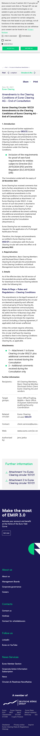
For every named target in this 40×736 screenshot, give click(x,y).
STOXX (18, 715)
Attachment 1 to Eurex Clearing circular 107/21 (22, 473)
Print (35, 81)
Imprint (31, 725)
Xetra (19, 712)
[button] (2, 36)
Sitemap (5, 729)
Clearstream (7, 715)
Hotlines (5, 616)
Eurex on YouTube (9, 645)
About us (6, 576)
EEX (4, 712)
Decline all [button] (29, 48)
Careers (5, 592)
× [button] (38, 2)
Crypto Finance (17, 717)
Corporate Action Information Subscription (14, 670)
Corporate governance (11, 587)
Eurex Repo (29, 710)
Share (26, 81)
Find (6, 67)
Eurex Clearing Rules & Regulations (15, 727)
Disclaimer (6, 725)
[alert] (20, 26)
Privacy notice (19, 725)
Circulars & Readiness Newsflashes (18, 67)
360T (11, 712)
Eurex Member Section (11, 664)
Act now (6, 533)
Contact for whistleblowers (13, 621)
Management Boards (11, 581)
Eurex (4, 710)
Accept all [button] (10, 48)
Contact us (6, 611)
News (4, 677)
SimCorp (27, 715)
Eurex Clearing (16, 710)
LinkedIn (5, 640)
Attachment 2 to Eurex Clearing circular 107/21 (22, 481)
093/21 (24, 131)
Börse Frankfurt (30, 712)
